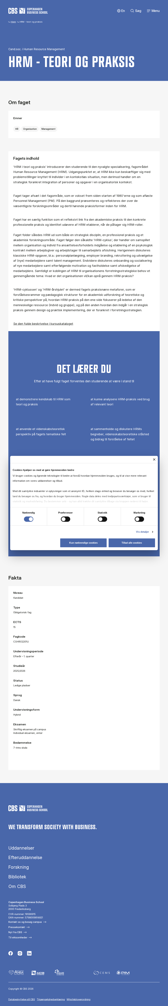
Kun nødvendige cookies (83, 542)
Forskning (18, 867)
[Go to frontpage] (28, 11)
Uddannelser (21, 848)
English (120, 11)
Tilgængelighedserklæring (51, 999)
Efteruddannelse (25, 857)
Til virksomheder (17, 937)
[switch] (65, 519)
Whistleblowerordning (78, 999)
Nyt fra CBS (15, 932)
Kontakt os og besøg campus (25, 921)
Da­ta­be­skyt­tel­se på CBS (21, 999)
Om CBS (17, 886)
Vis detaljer (142, 531)
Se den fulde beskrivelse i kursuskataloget (43, 323)
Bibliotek (17, 877)
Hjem (13, 21)
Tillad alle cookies (132, 542)
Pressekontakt (16, 927)
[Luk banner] (154, 459)
